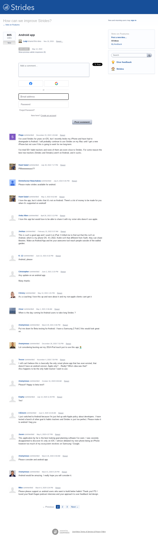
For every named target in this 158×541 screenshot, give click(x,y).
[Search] (149, 55)
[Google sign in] (56, 83)
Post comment (82, 122)
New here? (43, 115)
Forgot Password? (27, 110)
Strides (120, 69)
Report (62, 135)
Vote (9, 43)
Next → (74, 507)
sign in (133, 20)
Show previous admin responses (32, 52)
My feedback (116, 44)
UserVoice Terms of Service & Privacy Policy (89, 532)
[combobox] (130, 55)
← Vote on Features (11, 25)
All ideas (115, 41)
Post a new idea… (119, 37)
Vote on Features (120, 34)
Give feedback (124, 62)
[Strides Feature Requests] (18, 7)
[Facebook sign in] (31, 83)
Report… (59, 41)
